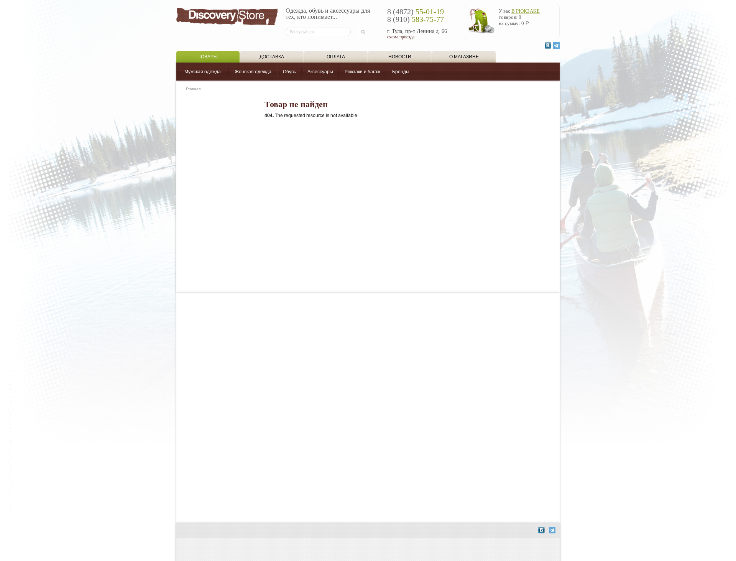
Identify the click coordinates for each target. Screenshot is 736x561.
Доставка (272, 56)
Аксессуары (320, 71)
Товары (208, 56)
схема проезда (400, 37)
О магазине (464, 56)
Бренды (400, 71)
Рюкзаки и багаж (362, 71)
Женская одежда (253, 71)
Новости (399, 56)
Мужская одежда (202, 71)
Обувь (289, 71)
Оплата (336, 56)
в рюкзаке (525, 11)
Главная (193, 89)
